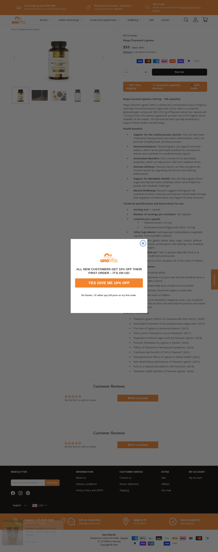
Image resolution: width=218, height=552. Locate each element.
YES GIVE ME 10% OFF (109, 283)
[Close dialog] (143, 243)
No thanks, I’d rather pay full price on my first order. (109, 295)
